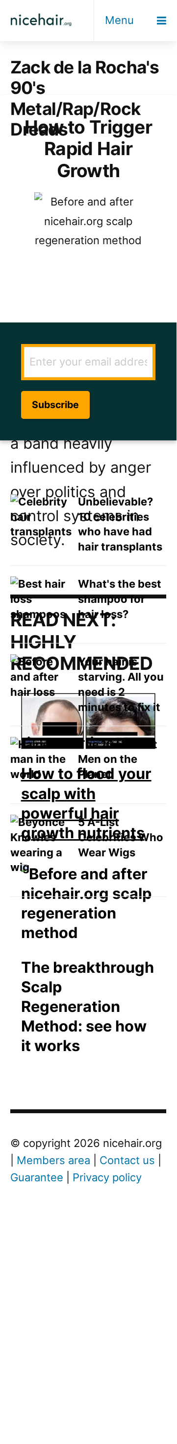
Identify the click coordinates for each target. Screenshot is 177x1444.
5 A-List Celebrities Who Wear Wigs (120, 837)
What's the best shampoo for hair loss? (119, 598)
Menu (119, 20)
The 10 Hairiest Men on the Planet (117, 759)
